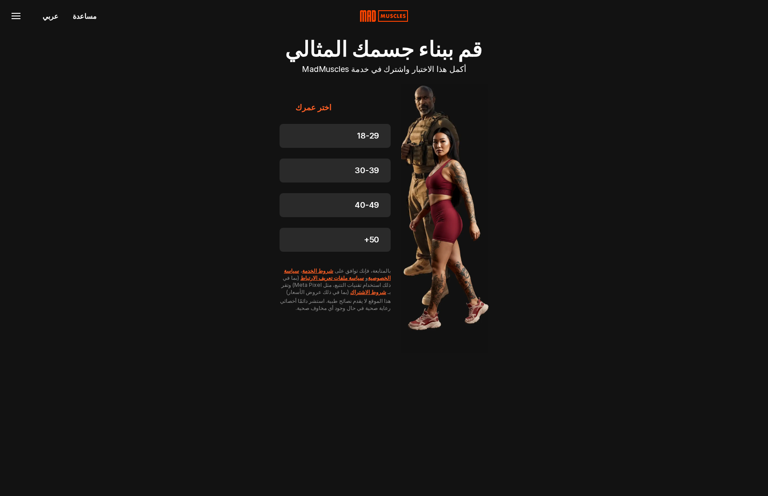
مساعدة (85, 16)
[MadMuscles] (384, 16)
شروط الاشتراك (368, 292)
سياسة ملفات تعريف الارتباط (332, 277)
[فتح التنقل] (16, 16)
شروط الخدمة (317, 270)
